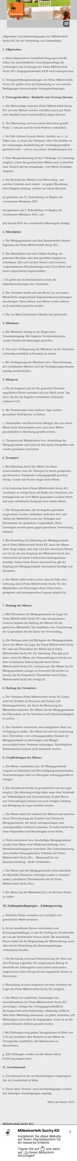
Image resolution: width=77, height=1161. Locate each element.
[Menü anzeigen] (66, 24)
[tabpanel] (38, 591)
